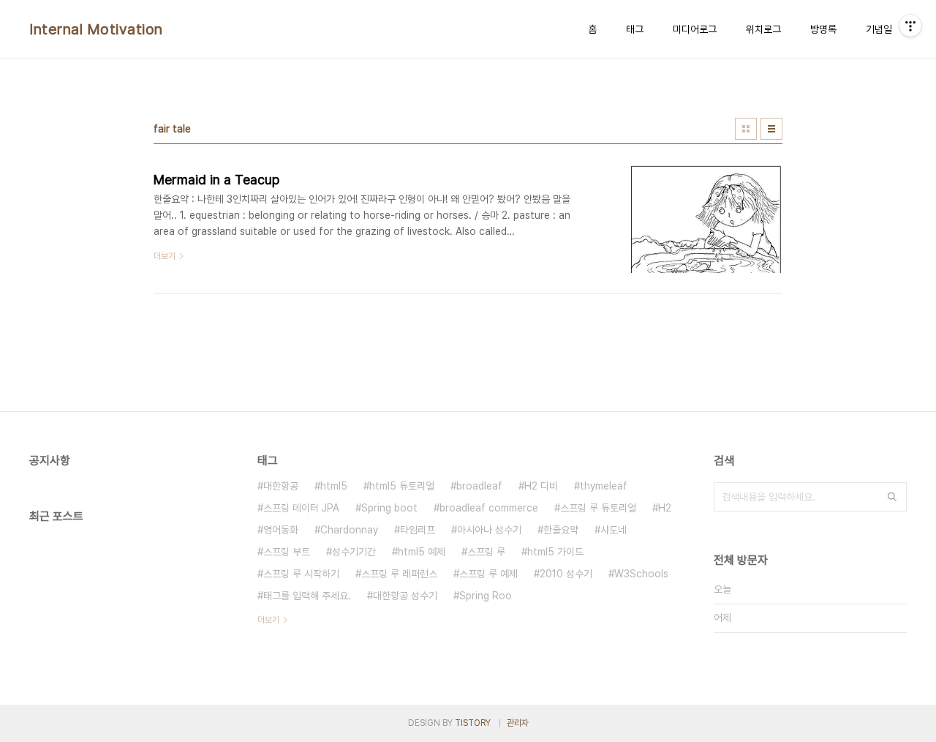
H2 (664, 508)
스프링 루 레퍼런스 (399, 574)
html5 (333, 486)
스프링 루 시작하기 (301, 574)
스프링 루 (486, 552)
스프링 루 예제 (488, 574)
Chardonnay (349, 530)
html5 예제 (421, 552)
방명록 (823, 29)
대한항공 (280, 486)
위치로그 (763, 29)
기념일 (879, 29)
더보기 (268, 620)
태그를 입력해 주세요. (307, 596)
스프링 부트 (286, 552)
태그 (635, 29)
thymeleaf (603, 486)
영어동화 (280, 530)
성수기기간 (354, 552)
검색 (892, 497)
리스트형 (771, 129)
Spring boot (389, 508)
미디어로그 (695, 29)
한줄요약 (560, 530)
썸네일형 (746, 129)
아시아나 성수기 (489, 530)
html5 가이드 (555, 552)
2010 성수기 (566, 574)
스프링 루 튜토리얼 (598, 508)
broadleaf (479, 486)
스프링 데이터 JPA (301, 508)
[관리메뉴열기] (910, 26)
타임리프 (417, 530)
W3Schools (641, 574)
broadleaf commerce (488, 508)
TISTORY (473, 723)
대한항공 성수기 (405, 596)
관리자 (518, 723)
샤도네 (613, 530)
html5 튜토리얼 (401, 486)
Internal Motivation (96, 29)
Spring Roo (485, 596)
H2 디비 (541, 486)
